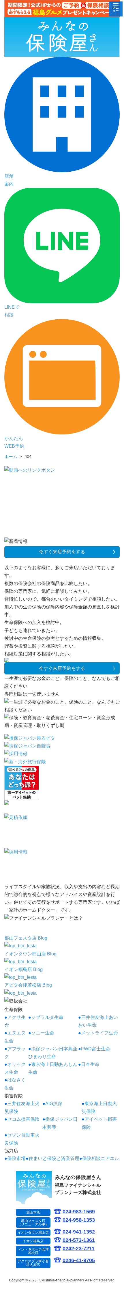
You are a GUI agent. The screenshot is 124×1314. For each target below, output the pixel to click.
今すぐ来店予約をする (62, 551)
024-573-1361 (79, 1240)
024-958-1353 (79, 1220)
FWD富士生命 (95, 1048)
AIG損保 (53, 1103)
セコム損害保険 (23, 1119)
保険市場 (16, 1158)
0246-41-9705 (79, 1260)
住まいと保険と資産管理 (54, 1158)
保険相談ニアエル (100, 1158)
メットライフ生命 (99, 1032)
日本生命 (90, 1064)
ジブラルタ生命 (47, 1017)
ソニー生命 (42, 1032)
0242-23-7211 (79, 1248)
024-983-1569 (79, 1211)
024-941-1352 (79, 1232)
